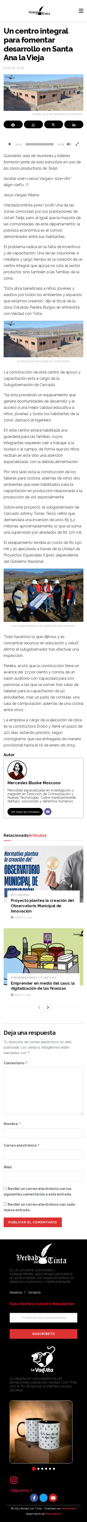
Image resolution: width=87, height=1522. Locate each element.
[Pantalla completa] (77, 144)
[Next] (47, 1007)
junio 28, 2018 (14, 68)
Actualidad (20, 895)
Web (8, 1167)
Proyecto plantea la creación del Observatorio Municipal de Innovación (42, 905)
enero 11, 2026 (22, 995)
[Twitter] (43, 1498)
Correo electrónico (22, 1145)
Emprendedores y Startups (34, 977)
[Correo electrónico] (47, 811)
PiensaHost (53, 1513)
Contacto (34, 1292)
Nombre (12, 1123)
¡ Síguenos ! (21, 1490)
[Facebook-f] (34, 1498)
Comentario (16, 1063)
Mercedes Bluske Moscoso (34, 783)
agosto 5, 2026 (22, 917)
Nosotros (16, 1292)
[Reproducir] (9, 144)
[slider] (40, 144)
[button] (34, 1469)
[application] (43, 141)
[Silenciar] (68, 144)
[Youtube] (53, 1498)
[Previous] (39, 1007)
